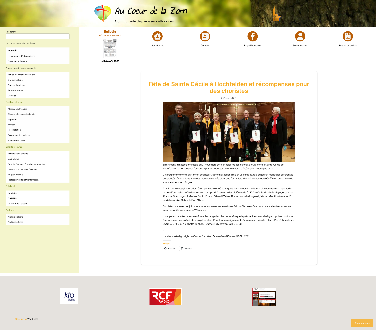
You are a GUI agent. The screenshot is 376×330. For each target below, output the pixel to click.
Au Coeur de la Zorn (150, 11)
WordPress (32, 319)
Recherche (11, 31)
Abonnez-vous (362, 323)
